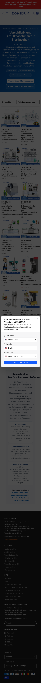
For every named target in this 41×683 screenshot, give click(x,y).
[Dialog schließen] (38, 318)
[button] (20, 340)
